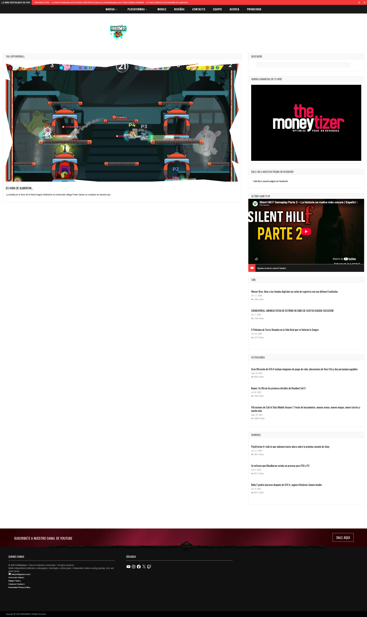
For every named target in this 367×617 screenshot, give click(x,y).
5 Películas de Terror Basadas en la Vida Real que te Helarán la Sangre (285, 330)
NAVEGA (110, 9)
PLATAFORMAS (136, 9)
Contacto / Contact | (16, 584)
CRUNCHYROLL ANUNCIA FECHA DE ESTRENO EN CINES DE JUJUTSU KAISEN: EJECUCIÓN (292, 310)
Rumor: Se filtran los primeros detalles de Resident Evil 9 (278, 388)
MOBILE (162, 9)
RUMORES (256, 435)
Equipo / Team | (14, 581)
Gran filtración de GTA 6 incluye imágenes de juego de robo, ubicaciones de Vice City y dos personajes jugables (304, 369)
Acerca (234, 9)
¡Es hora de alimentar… (19, 188)
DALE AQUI (343, 537)
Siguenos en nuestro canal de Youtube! (271, 268)
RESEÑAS (179, 9)
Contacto (198, 9)
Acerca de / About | (16, 578)
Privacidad (254, 9)
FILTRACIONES (258, 357)
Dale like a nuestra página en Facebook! (272, 172)
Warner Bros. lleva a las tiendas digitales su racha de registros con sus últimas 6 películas (294, 291)
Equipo (217, 9)
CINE (253, 280)
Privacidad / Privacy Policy (19, 587)
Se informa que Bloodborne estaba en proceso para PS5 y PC (280, 466)
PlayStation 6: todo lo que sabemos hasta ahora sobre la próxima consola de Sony (290, 446)
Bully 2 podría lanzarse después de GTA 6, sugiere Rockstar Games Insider (286, 485)
